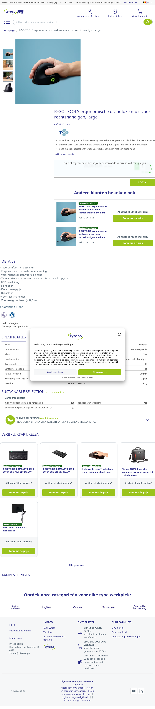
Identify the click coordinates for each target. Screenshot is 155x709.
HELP (12, 625)
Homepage (8, 30)
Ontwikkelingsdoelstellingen (126, 636)
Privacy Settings (72, 700)
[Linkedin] (141, 690)
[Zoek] (147, 22)
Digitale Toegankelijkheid (75, 697)
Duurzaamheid (119, 632)
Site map (86, 700)
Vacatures (48, 632)
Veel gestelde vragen (20, 630)
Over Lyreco (49, 627)
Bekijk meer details (64, 154)
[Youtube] (134, 690)
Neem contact (16, 638)
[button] (7, 21)
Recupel (87, 694)
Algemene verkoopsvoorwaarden (77, 681)
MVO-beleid (118, 627)
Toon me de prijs (133, 218)
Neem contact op (132, 2)
